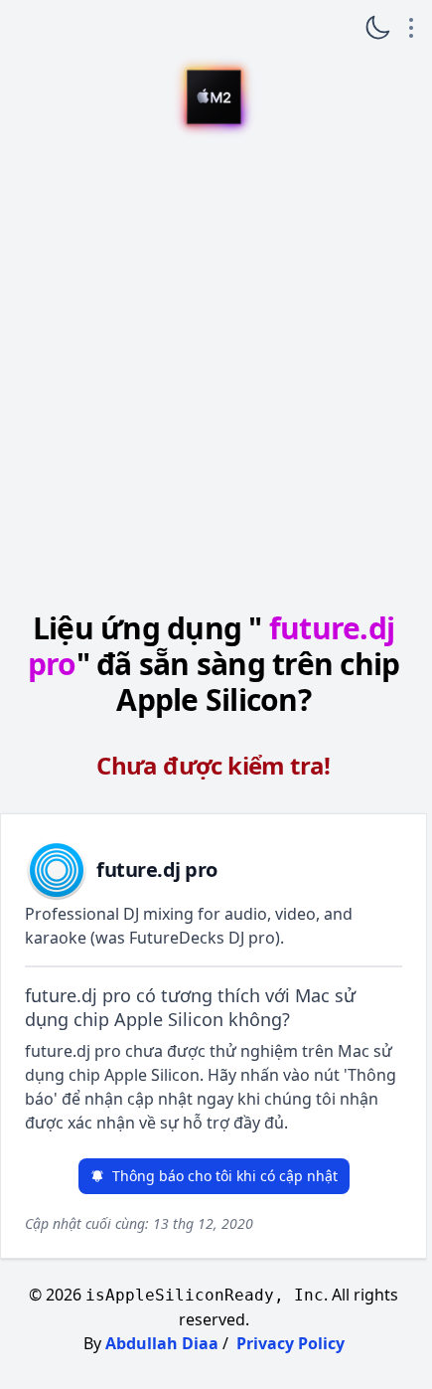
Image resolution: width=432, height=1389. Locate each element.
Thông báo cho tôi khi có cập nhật (225, 1175)
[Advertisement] (213, 371)
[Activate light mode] (377, 28)
